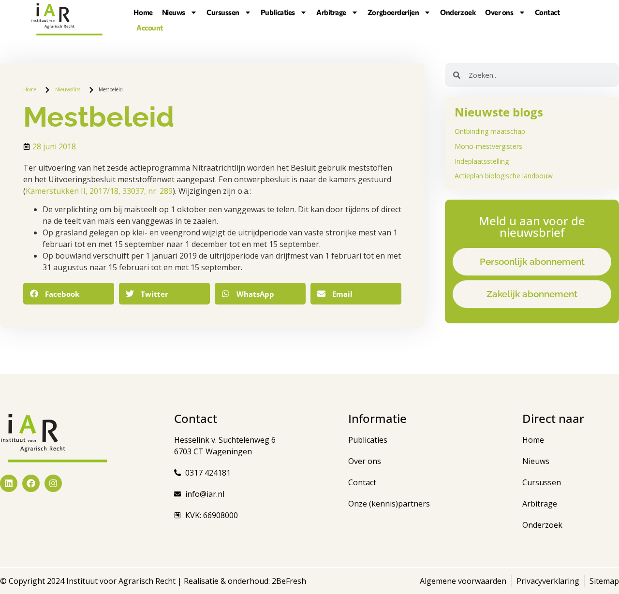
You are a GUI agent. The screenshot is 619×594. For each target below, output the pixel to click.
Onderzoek (458, 12)
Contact (547, 12)
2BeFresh (288, 581)
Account (149, 27)
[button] (68, 293)
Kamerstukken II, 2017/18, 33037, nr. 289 (99, 191)
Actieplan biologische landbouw (504, 175)
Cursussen (222, 12)
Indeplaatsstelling (482, 161)
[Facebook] (31, 483)
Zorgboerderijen (393, 12)
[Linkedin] (8, 483)
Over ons (499, 12)
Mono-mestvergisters (488, 146)
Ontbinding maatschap (490, 131)
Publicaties (278, 12)
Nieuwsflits (67, 89)
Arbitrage (331, 12)
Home (142, 12)
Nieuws (173, 12)
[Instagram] (53, 483)
